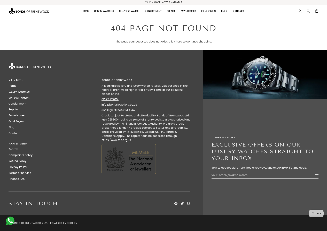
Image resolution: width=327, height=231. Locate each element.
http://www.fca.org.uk (116, 140)
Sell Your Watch (19, 98)
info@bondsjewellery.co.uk (119, 105)
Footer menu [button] (18, 143)
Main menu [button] (16, 80)
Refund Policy (17, 161)
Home (13, 86)
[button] (104, 11)
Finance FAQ (17, 179)
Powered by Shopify (63, 223)
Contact (14, 133)
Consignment (18, 104)
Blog (11, 127)
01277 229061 (110, 99)
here (179, 42)
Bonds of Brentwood (26, 223)
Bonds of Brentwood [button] (117, 80)
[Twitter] (182, 203)
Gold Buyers (17, 121)
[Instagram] (188, 203)
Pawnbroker (17, 115)
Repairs (14, 109)
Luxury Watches (19, 92)
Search (13, 149)
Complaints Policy (21, 155)
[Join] (315, 174)
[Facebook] (175, 203)
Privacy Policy (18, 167)
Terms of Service (20, 173)
